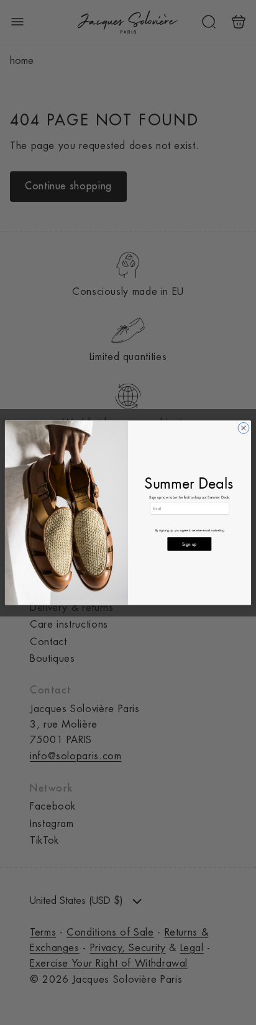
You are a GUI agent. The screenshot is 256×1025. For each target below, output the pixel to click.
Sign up (189, 543)
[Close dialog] (243, 427)
